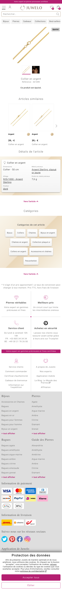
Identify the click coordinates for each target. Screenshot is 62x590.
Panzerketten (31, 261)
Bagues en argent (10, 411)
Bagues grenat (9, 472)
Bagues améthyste (11, 450)
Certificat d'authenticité (16, 376)
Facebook (20, 539)
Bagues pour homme (12, 424)
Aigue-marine (38, 411)
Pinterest (12, 539)
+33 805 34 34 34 (18, 338)
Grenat (35, 429)
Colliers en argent (18, 251)
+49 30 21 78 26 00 (18, 341)
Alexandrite (37, 445)
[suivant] (55, 125)
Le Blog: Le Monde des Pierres (46, 381)
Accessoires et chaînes (41, 251)
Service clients (16, 367)
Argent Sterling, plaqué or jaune (44, 171)
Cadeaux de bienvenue (16, 380)
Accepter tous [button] (31, 577)
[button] (4, 7)
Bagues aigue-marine (12, 454)
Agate (34, 402)
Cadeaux (27, 21)
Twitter (5, 539)
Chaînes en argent (20, 242)
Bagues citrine (9, 463)
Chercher (57, 14)
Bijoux (6, 21)
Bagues (5, 406)
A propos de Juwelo (45, 367)
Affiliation (46, 387)
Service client (16, 328)
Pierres (16, 21)
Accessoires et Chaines (13, 402)
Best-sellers (54, 21)
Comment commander (16, 371)
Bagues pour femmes (12, 420)
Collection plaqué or (41, 242)
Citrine (35, 420)
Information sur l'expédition (16, 386)
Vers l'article (30, 201)
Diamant (36, 424)
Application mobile (46, 376)
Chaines (32, 233)
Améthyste (37, 450)
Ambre (35, 415)
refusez (53, 564)
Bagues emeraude (10, 468)
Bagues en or (8, 415)
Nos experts (46, 371)
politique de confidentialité (32, 571)
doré (5, 189)
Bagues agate (8, 445)
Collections (40, 21)
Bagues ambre (9, 459)
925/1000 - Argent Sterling (13, 181)
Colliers (20, 233)
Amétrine (36, 454)
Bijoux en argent (48, 233)
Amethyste (37, 406)
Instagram (27, 539)
